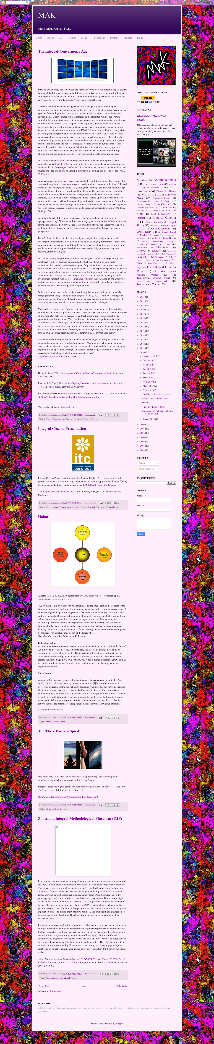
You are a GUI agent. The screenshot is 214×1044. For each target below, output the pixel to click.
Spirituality (143, 257)
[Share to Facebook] (115, 415)
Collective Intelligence (151, 194)
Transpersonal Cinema (148, 284)
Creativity (168, 201)
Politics (167, 244)
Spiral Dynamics (147, 253)
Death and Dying (143, 204)
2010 (142, 352)
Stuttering (159, 256)
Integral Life (68, 406)
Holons (43, 516)
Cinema (49, 419)
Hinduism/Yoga (166, 214)
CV (61, 37)
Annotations (50, 978)
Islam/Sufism (141, 229)
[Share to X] (112, 415)
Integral (80, 419)
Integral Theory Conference (101, 484)
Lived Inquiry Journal (167, 232)
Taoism (139, 260)
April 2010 (148, 381)
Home (39, 37)
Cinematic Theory (166, 191)
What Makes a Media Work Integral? (151, 117)
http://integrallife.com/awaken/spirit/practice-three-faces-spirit (68, 796)
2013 (142, 339)
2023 (142, 296)
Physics (170, 241)
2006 (142, 437)
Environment (142, 210)
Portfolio (114, 37)
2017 (142, 322)
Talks (171, 257)
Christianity (168, 187)
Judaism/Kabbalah (160, 228)
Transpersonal (161, 281)
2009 (142, 424)
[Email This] (106, 415)
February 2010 (150, 390)
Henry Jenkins (70, 180)
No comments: (90, 415)
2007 (142, 432)
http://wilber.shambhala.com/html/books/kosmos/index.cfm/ (70, 396)
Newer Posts (44, 985)
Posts (143, 463)
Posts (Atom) (56, 991)
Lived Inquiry (144, 231)
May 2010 (147, 377)
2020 (142, 309)
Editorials (167, 207)
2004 (142, 445)
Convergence (70, 419)
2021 (142, 305)
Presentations (142, 247)
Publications (99, 37)
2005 (142, 441)
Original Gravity (168, 238)
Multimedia (152, 238)
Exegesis (156, 210)
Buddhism (155, 187)
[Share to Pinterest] (118, 415)
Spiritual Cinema (165, 253)
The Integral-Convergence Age (62, 51)
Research (91, 507)
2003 (142, 450)
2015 (142, 330)
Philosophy (145, 241)
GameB (153, 214)
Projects (128, 37)
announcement (83, 278)
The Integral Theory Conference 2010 (56, 491)
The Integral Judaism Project (156, 273)
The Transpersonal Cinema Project (156, 276)
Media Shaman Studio (163, 235)
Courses (72, 37)
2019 (142, 313)
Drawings (153, 207)
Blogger (119, 1023)
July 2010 (147, 368)
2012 (142, 343)
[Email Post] (101, 415)
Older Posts (121, 985)
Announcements (52, 507)
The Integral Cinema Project (107, 507)
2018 (142, 318)
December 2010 (150, 356)
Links (140, 37)
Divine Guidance (52, 809)
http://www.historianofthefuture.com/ (57, 356)
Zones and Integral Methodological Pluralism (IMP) (80, 818)
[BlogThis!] (109, 415)
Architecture (151, 184)
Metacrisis (140, 238)
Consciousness (59, 419)
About (50, 37)
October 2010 (149, 360)
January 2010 (149, 418)
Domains (140, 207)
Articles (172, 184)
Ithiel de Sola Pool (64, 163)
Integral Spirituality (154, 222)
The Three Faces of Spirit (58, 731)
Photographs (158, 241)
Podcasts (140, 244)
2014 (142, 335)
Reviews (156, 250)
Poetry (154, 244)
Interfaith (153, 225)
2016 (142, 326)
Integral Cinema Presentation (62, 428)
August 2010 (149, 364)
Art (161, 184)
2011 (142, 348)
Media (84, 37)
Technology (150, 260)
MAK (47, 15)
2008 (142, 428)
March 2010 (148, 385)
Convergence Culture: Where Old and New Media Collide (89, 373)
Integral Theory (59, 721)
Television (164, 260)
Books (143, 187)
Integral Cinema (90, 419)
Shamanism (171, 250)
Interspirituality (167, 225)
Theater (139, 281)
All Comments (147, 468)
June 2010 (147, 373)
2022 (142, 301)
